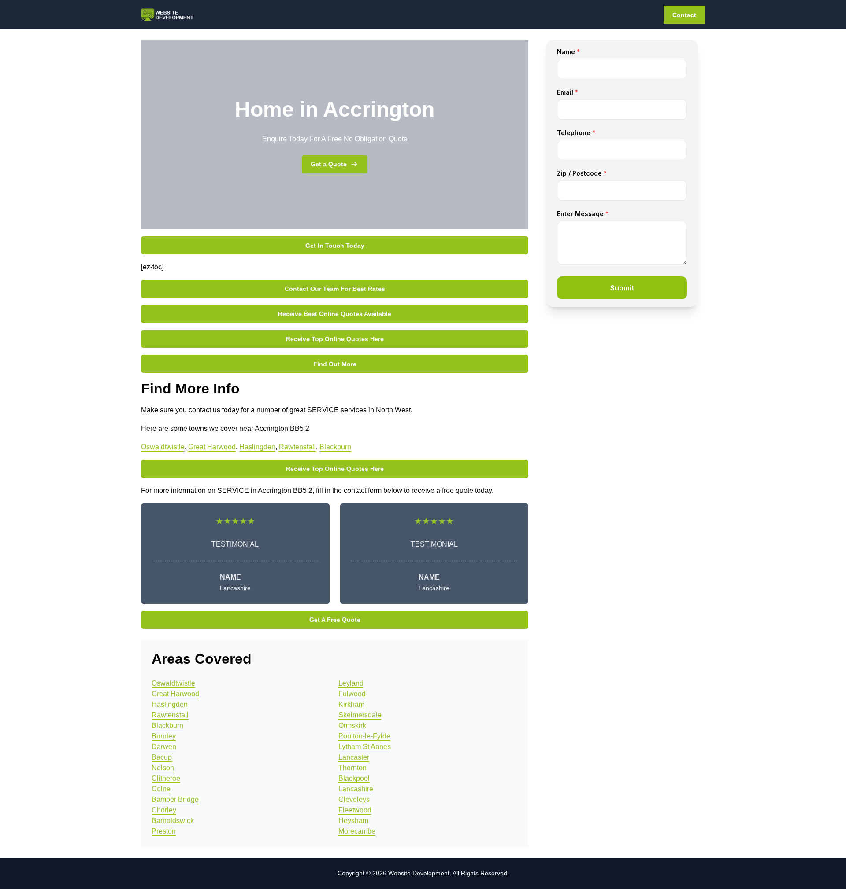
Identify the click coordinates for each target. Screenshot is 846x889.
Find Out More (334, 363)
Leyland (351, 683)
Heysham (353, 820)
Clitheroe (166, 778)
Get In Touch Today (334, 245)
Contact (684, 14)
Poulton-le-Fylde (364, 736)
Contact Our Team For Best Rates (335, 288)
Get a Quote (329, 164)
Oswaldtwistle (163, 447)
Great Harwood (212, 447)
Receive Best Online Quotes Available (334, 313)
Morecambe (356, 831)
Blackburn (335, 447)
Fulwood (352, 694)
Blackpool (354, 778)
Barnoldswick (173, 820)
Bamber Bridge (175, 799)
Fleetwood (354, 810)
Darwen (164, 746)
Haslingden (257, 447)
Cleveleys (354, 799)
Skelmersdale (360, 715)
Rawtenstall (297, 447)
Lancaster (353, 757)
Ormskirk (352, 725)
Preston (164, 831)
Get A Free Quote (334, 619)
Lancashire (355, 789)
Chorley (164, 810)
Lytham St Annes (364, 746)
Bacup (162, 757)
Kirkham (351, 704)
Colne (161, 789)
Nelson (163, 767)
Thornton (352, 767)
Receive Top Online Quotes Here (335, 338)
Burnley (164, 736)
